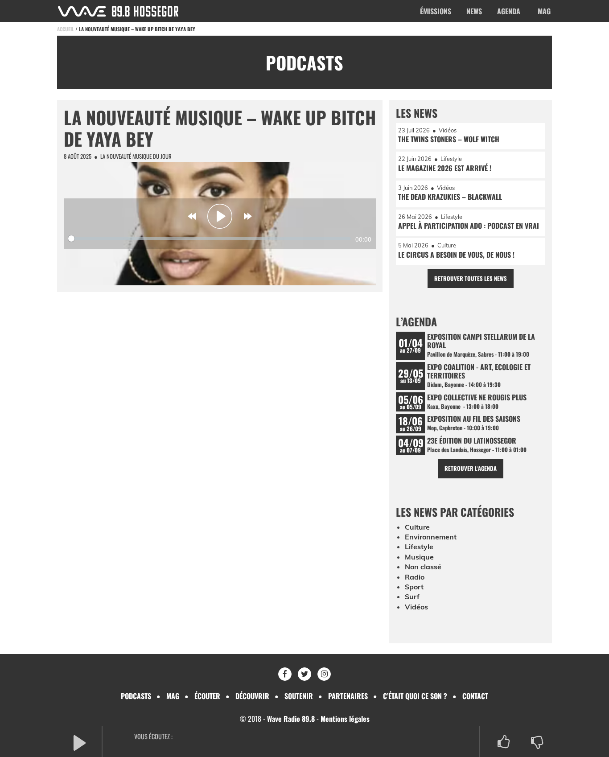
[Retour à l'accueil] (118, 11)
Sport (414, 586)
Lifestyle (419, 546)
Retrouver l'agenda (470, 468)
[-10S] (191, 216)
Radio (414, 576)
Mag (544, 11)
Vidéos (416, 606)
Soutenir (298, 696)
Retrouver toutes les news (470, 278)
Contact (475, 696)
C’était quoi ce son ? (415, 696)
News (474, 11)
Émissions (435, 11)
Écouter (207, 696)
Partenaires (348, 696)
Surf (412, 596)
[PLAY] (79, 742)
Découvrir (252, 696)
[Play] (219, 216)
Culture (417, 526)
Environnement (431, 536)
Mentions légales (345, 718)
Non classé (423, 566)
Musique (419, 556)
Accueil (65, 29)
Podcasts (136, 696)
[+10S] (247, 216)
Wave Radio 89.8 (291, 718)
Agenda (508, 11)
